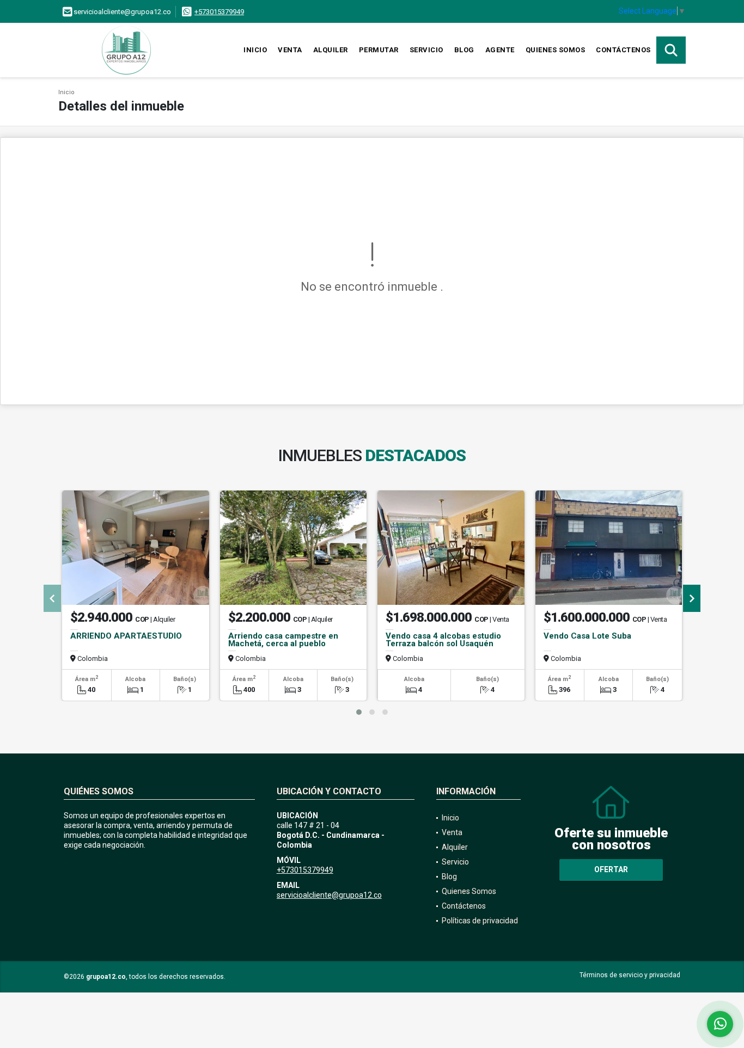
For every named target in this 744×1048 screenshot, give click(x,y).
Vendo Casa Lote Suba (587, 636)
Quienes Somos (556, 50)
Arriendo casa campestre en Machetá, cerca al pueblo (283, 639)
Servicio (426, 50)
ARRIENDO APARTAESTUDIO (126, 636)
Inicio (255, 50)
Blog (464, 50)
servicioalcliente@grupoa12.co (329, 895)
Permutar (379, 50)
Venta (290, 50)
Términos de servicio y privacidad (630, 975)
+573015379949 (219, 12)
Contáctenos (623, 50)
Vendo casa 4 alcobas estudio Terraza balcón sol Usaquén (443, 639)
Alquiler (330, 50)
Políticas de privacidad (480, 920)
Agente (500, 50)
